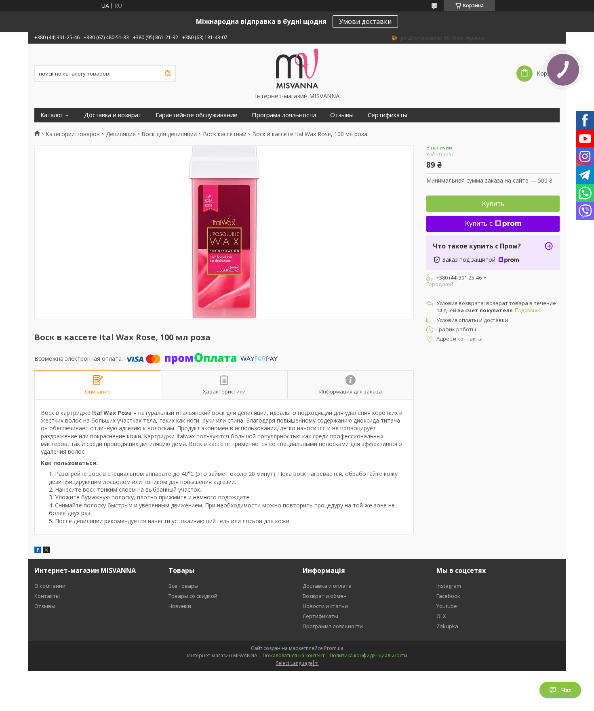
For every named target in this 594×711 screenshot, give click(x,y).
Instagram (448, 585)
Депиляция (121, 134)
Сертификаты (387, 115)
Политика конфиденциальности (368, 655)
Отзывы (342, 115)
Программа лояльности (333, 626)
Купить (493, 204)
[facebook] (37, 551)
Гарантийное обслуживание (197, 115)
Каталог (51, 115)
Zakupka (447, 626)
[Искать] (168, 73)
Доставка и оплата (327, 585)
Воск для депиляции (169, 134)
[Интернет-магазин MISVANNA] (297, 68)
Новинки (180, 606)
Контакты (47, 596)
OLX (441, 616)
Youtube (446, 606)
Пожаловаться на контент (293, 655)
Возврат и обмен (325, 596)
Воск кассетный (224, 134)
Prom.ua (333, 648)
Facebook (448, 596)
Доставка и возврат (112, 115)
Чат (566, 690)
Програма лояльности (284, 115)
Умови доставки (365, 21)
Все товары (183, 585)
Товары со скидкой (193, 596)
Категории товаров (73, 134)
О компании (49, 585)
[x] (46, 551)
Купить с (479, 223)
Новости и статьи (325, 606)
